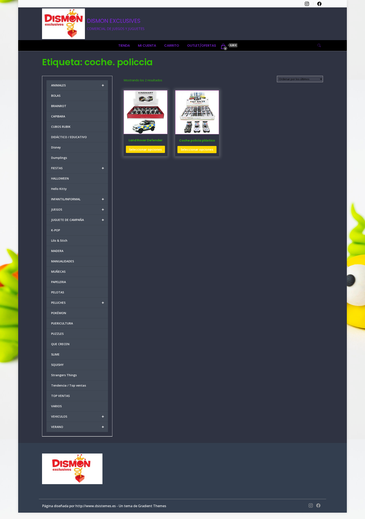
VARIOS (56, 406)
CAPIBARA (58, 116)
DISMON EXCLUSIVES (113, 21)
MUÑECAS (58, 272)
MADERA (57, 251)
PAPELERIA (58, 282)
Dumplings (59, 158)
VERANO (77, 427)
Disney (56, 147)
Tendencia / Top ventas (68, 385)
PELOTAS (57, 292)
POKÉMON (58, 313)
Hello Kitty (59, 189)
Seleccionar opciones (145, 149)
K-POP (55, 230)
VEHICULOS (77, 416)
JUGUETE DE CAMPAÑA (77, 220)
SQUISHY (57, 365)
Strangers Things (64, 375)
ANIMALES (77, 85)
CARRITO (171, 45)
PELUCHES (77, 302)
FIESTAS (77, 168)
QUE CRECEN (60, 344)
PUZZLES (57, 334)
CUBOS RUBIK (61, 127)
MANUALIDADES (62, 261)
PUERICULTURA (62, 323)
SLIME (55, 354)
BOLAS (55, 96)
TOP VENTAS (60, 396)
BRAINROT (58, 106)
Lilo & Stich (59, 240)
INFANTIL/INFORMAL (77, 199)
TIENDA (124, 45)
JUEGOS (77, 209)
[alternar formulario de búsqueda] (319, 45)
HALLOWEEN (60, 178)
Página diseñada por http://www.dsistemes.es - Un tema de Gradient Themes (104, 506)
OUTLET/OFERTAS (201, 45)
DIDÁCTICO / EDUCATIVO (69, 137)
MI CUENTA (147, 45)
